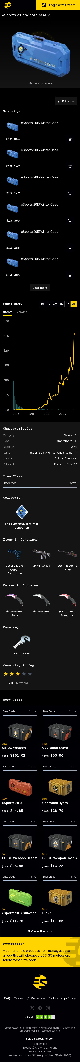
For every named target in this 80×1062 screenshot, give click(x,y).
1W (43, 304)
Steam (7, 312)
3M (55, 304)
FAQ (7, 998)
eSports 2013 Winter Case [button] (24, 15)
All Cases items (37, 931)
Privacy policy (62, 998)
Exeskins (21, 312)
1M (49, 304)
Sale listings (11, 111)
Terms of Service (29, 998)
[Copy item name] (49, 15)
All (74, 304)
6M (61, 304)
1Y (67, 304)
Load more (40, 288)
